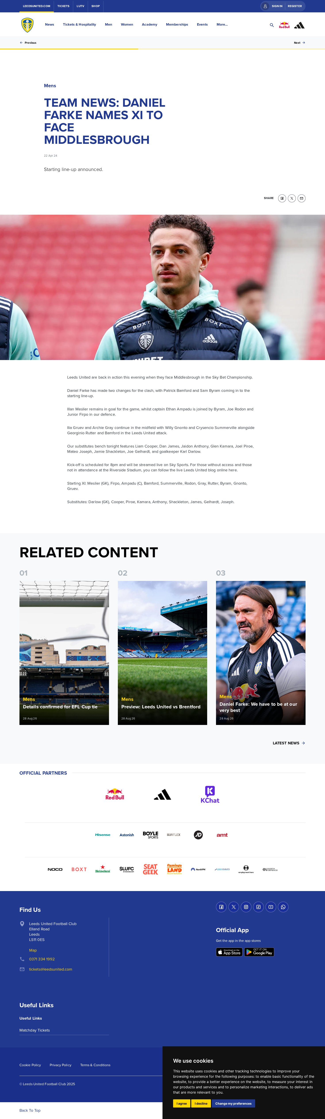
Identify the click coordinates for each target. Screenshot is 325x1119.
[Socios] (126, 869)
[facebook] (282, 198)
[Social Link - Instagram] (246, 907)
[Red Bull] (115, 794)
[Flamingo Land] (174, 869)
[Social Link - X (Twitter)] (233, 907)
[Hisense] (102, 835)
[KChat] (210, 794)
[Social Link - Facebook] (221, 907)
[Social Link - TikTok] (258, 907)
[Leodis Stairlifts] (222, 869)
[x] (292, 198)
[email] (302, 198)
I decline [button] (201, 1103)
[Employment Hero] (246, 869)
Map (33, 950)
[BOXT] (79, 869)
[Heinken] (102, 869)
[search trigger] (272, 25)
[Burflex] (174, 835)
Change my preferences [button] (233, 1103)
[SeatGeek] (150, 869)
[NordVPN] (198, 869)
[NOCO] (55, 869)
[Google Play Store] (259, 952)
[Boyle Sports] (150, 835)
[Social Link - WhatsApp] (283, 907)
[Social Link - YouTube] (271, 907)
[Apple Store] (229, 952)
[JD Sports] (198, 835)
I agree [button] (182, 1103)
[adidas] (162, 794)
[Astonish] (126, 835)
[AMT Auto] (222, 835)
